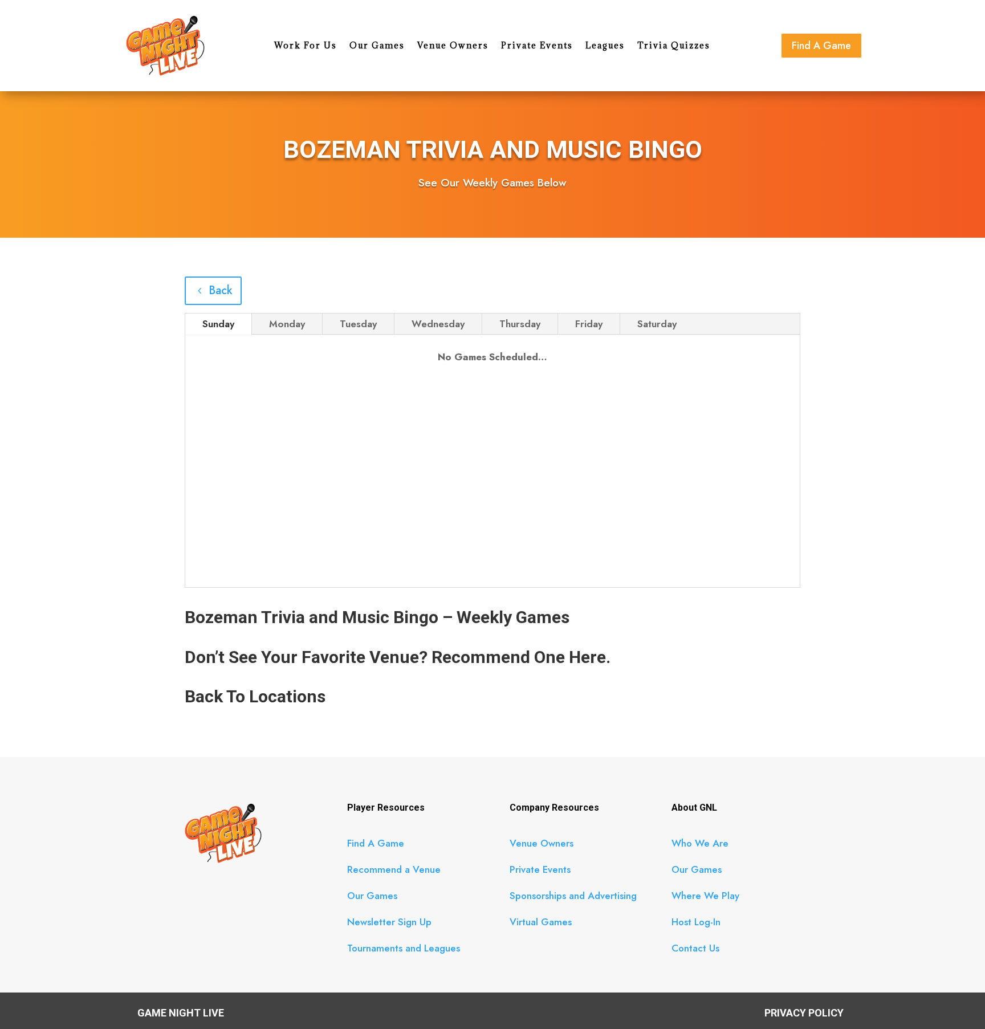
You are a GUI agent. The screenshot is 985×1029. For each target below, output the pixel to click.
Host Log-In (696, 922)
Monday (287, 324)
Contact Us (695, 948)
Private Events (537, 46)
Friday (589, 324)
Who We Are (699, 843)
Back (221, 290)
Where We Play (705, 895)
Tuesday (358, 324)
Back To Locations (255, 696)
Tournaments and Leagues (403, 948)
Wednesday (438, 324)
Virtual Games (541, 922)
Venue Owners (453, 46)
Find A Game (821, 45)
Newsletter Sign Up (389, 922)
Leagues (605, 46)
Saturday (657, 324)
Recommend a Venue (394, 869)
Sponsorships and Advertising (573, 895)
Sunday (218, 324)
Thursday (519, 324)
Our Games (377, 46)
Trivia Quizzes (673, 46)
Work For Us (305, 46)
